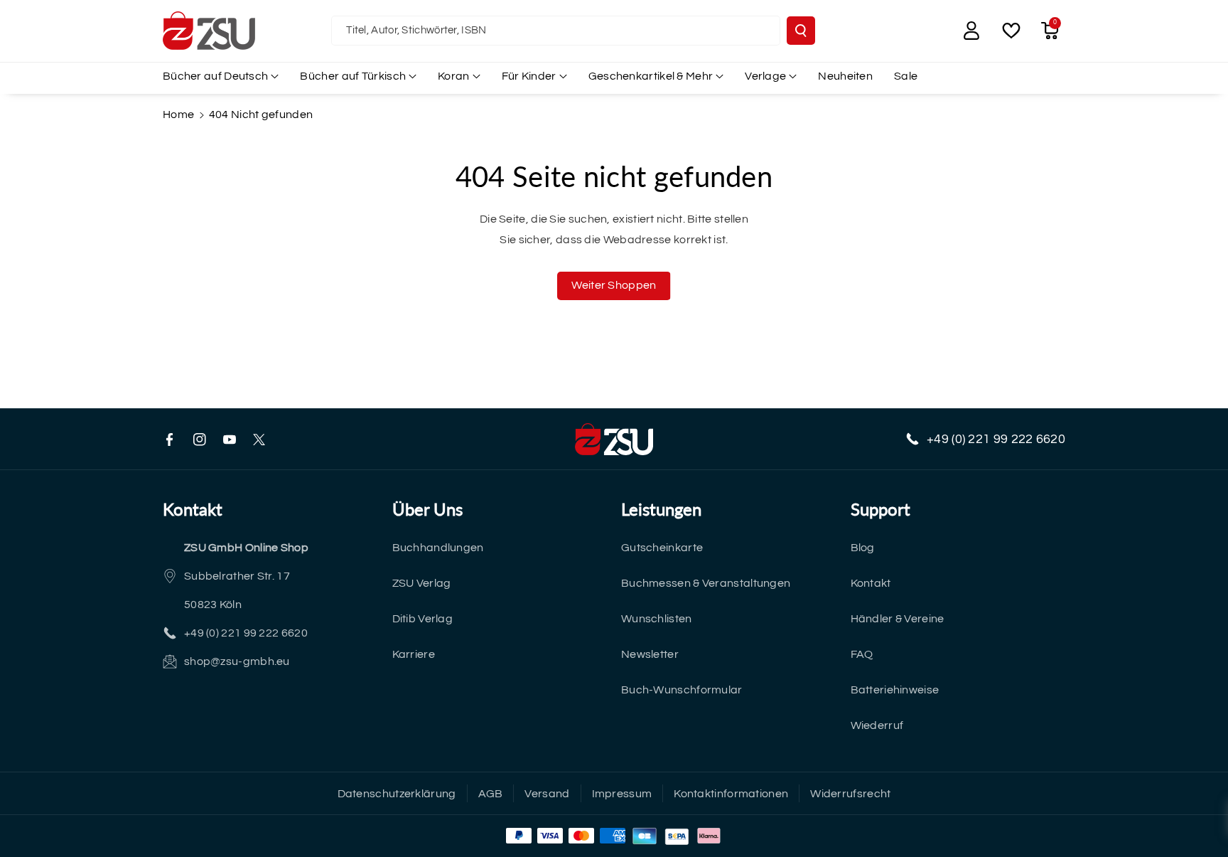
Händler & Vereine (897, 618)
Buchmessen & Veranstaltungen (705, 583)
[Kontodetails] (971, 30)
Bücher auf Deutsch (215, 76)
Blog (863, 547)
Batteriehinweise (895, 690)
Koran (454, 76)
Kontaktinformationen (731, 793)
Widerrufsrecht (850, 793)
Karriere (413, 654)
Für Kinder (529, 76)
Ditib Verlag (422, 618)
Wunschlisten (656, 618)
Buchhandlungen (438, 547)
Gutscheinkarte (662, 547)
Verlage (765, 76)
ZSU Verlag (421, 583)
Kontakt (871, 583)
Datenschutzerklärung (397, 793)
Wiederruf (877, 725)
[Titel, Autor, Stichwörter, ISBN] (801, 30)
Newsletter (650, 654)
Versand (546, 793)
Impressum (622, 793)
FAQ (862, 654)
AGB (490, 793)
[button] (1049, 30)
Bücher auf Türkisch (353, 76)
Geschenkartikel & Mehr (650, 76)
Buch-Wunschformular (682, 690)
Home (178, 114)
